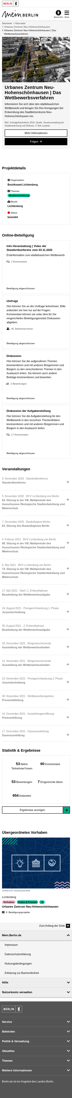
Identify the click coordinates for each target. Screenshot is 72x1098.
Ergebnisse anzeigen (32, 810)
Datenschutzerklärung (18, 954)
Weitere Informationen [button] (17, 1070)
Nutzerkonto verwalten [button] (17, 992)
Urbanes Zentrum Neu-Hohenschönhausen (27, 26)
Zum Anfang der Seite (52, 925)
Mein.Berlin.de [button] (11, 935)
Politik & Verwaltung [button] (15, 1041)
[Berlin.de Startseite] (12, 1009)
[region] (22, 766)
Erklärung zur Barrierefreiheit (22, 973)
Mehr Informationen (36, 133)
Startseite (7, 23)
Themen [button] (7, 1060)
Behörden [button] (8, 1031)
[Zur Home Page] (20, 14)
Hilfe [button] (5, 982)
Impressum (11, 944)
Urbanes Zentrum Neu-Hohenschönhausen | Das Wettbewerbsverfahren (30, 32)
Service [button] (7, 1021)
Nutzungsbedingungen (18, 963)
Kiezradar (20, 23)
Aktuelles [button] (8, 1051)
